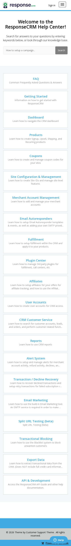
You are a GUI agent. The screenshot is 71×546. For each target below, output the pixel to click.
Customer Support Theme (40, 532)
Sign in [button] (51, 5)
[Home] (18, 4)
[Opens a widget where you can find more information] (59, 540)
